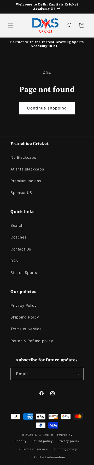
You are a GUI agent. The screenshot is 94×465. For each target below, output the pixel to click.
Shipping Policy (24, 317)
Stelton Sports (23, 272)
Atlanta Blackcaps (27, 169)
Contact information (49, 457)
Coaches (18, 237)
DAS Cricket (44, 435)
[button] (10, 25)
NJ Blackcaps (23, 157)
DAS (14, 261)
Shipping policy (65, 449)
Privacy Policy (23, 305)
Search (17, 225)
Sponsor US (21, 192)
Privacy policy (68, 441)
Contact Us (20, 249)
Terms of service (35, 449)
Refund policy (42, 441)
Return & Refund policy (31, 341)
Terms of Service (26, 329)
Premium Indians (25, 181)
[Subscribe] (77, 374)
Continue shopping (47, 108)
